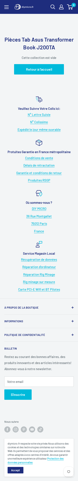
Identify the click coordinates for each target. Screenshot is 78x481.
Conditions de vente (39, 158)
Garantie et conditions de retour (39, 173)
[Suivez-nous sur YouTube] (32, 429)
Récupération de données (39, 259)
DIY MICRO (39, 209)
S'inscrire (18, 394)
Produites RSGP (39, 180)
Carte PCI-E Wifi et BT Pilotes (39, 289)
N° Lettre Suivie (39, 115)
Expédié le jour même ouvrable (39, 129)
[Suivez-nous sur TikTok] (40, 429)
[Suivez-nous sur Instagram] (16, 429)
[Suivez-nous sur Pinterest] (24, 429)
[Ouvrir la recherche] (52, 7)
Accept (15, 470)
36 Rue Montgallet (39, 216)
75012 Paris (39, 223)
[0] (70, 7)
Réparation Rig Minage (39, 274)
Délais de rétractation (39, 165)
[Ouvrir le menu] (6, 7)
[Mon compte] (61, 7)
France (39, 231)
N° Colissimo (39, 122)
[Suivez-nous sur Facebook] (7, 429)
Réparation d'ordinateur (39, 267)
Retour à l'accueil (39, 69)
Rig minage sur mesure (39, 282)
